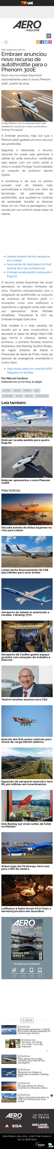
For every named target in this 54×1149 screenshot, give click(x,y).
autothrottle (7, 396)
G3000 (19, 396)
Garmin (17, 390)
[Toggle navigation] (6, 42)
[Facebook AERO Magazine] (42, 42)
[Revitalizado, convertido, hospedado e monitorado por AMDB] (50, 1145)
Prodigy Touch (42, 396)
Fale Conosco (43, 1136)
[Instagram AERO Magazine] (50, 42)
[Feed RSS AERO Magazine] (38, 42)
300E (36, 390)
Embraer (6, 390)
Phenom (27, 390)
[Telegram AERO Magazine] (46, 42)
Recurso (29, 396)
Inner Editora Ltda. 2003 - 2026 (18, 1136)
